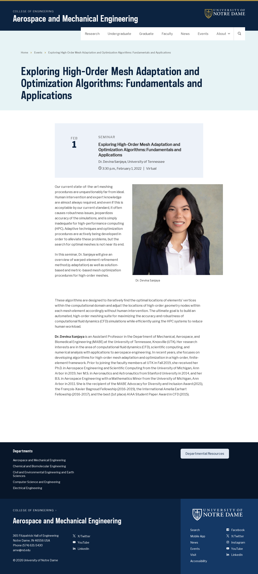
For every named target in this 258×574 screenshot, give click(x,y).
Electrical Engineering (27, 488)
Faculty (167, 34)
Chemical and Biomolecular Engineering (39, 466)
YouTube (83, 542)
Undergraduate (119, 34)
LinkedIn (83, 548)
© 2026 (18, 560)
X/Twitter (83, 536)
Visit (193, 554)
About (221, 34)
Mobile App (197, 536)
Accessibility (198, 561)
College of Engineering (33, 11)
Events (203, 34)
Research (92, 34)
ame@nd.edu (21, 550)
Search (195, 530)
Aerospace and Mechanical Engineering (75, 18)
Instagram (238, 542)
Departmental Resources (204, 454)
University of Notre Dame (225, 14)
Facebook (238, 530)
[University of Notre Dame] (217, 514)
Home (24, 52)
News (185, 34)
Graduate (146, 34)
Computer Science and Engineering (36, 482)
